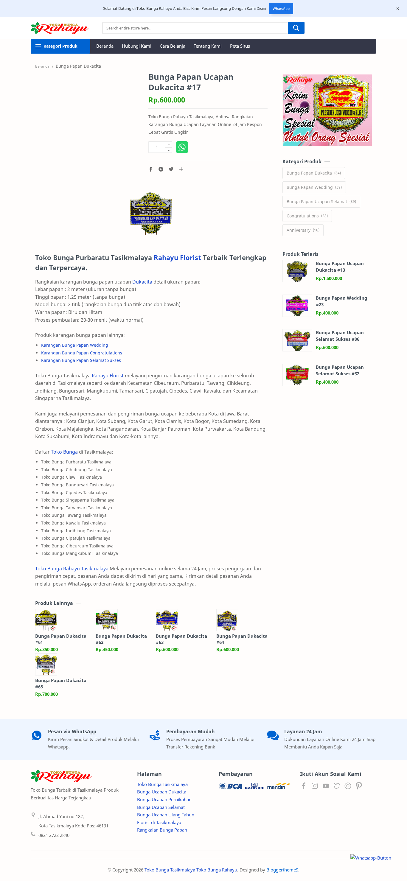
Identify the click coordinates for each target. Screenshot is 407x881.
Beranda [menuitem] (105, 46)
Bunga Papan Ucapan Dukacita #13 (340, 266)
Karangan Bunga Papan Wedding (74, 345)
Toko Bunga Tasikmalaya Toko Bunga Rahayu (191, 870)
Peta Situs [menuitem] (240, 46)
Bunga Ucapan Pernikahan (164, 799)
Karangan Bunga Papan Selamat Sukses (81, 360)
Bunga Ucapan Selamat (161, 807)
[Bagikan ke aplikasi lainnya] (181, 169)
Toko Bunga (64, 452)
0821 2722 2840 (53, 835)
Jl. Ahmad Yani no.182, (61, 816)
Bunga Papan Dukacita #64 (242, 639)
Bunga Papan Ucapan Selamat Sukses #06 (340, 335)
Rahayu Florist (177, 257)
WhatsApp (281, 8)
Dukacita (142, 281)
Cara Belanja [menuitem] (172, 46)
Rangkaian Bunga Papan (162, 830)
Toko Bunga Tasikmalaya (162, 784)
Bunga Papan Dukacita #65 (60, 683)
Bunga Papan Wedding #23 (341, 301)
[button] (150, 169)
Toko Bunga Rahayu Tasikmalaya (71, 568)
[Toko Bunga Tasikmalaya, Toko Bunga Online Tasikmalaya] (151, 213)
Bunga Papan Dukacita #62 (121, 639)
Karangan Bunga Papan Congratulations (81, 353)
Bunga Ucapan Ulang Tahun (165, 815)
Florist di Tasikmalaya (159, 822)
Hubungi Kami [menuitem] (136, 46)
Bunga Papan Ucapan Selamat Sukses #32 (340, 370)
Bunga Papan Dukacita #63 (181, 639)
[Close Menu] (398, 8)
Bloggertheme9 (282, 870)
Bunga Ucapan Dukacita (161, 792)
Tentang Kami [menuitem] (208, 46)
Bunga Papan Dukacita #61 (60, 639)
